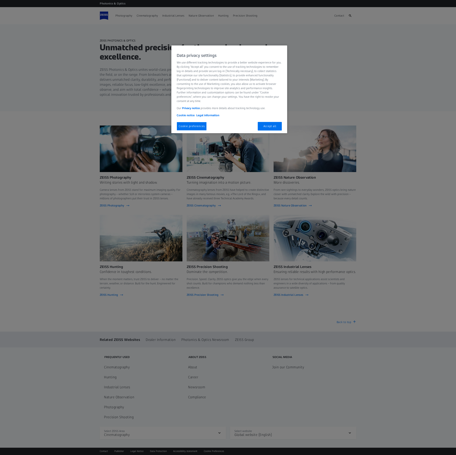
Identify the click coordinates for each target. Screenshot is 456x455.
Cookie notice (186, 115)
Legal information (207, 115)
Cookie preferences (192, 126)
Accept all (269, 126)
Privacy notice (191, 108)
